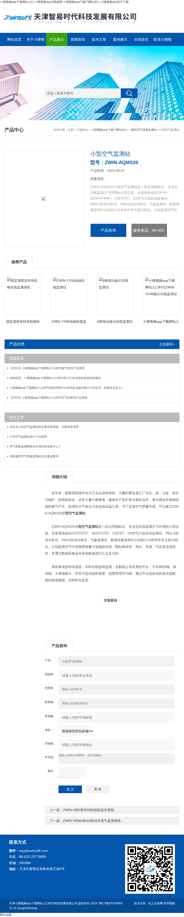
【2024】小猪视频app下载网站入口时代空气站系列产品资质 (48, 397)
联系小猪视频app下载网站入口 (163, 41)
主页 (71, 130)
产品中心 (82, 130)
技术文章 (99, 39)
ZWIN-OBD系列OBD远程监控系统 (88, 810)
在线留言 (141, 39)
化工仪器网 (155, 903)
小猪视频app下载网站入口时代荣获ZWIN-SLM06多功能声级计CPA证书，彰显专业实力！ (67, 388)
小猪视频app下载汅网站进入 (109, 130)
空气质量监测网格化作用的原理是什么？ (35, 446)
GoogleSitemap (27, 908)
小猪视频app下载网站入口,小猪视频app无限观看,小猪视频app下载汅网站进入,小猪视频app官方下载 (64, 2)
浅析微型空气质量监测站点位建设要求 (34, 456)
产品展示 (57, 39)
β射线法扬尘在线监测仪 (115, 321)
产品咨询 (108, 230)
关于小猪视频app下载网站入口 (36, 41)
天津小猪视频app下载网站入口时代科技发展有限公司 (43, 903)
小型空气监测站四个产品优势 (28, 436)
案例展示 (120, 39)
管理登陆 (169, 903)
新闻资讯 (78, 39)
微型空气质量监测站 (144, 130)
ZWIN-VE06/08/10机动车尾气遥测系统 (92, 821)
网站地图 (6, 915)
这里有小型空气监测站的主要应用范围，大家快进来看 (44, 427)
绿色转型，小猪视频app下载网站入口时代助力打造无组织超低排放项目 (55, 378)
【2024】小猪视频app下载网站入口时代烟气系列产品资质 (47, 368)
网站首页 (14, 39)
